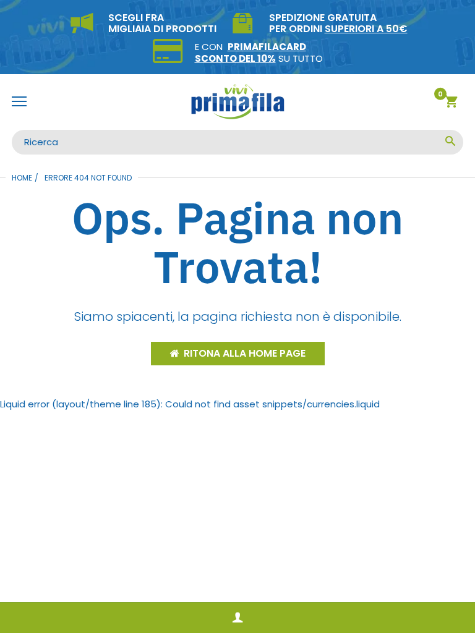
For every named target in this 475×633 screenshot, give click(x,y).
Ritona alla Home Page (245, 353)
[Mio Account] (237, 618)
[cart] (451, 103)
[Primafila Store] (237, 102)
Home (22, 177)
